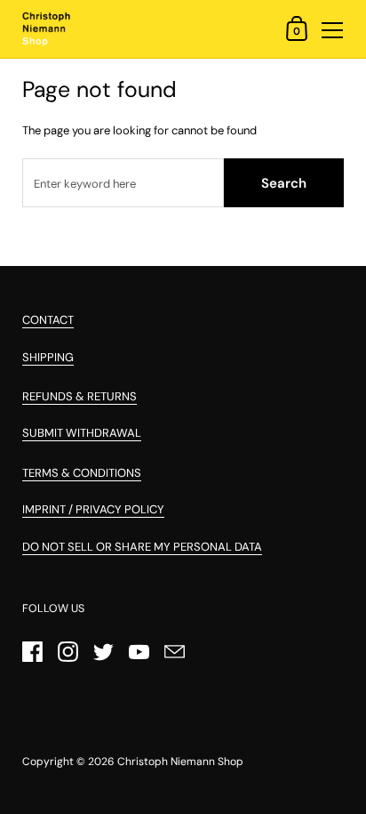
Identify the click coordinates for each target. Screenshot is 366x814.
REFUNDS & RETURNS (79, 396)
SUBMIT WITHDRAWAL (81, 432)
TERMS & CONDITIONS (81, 472)
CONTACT (48, 319)
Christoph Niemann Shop (180, 761)
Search (283, 183)
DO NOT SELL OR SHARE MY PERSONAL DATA (142, 546)
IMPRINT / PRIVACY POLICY (93, 509)
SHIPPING (48, 357)
